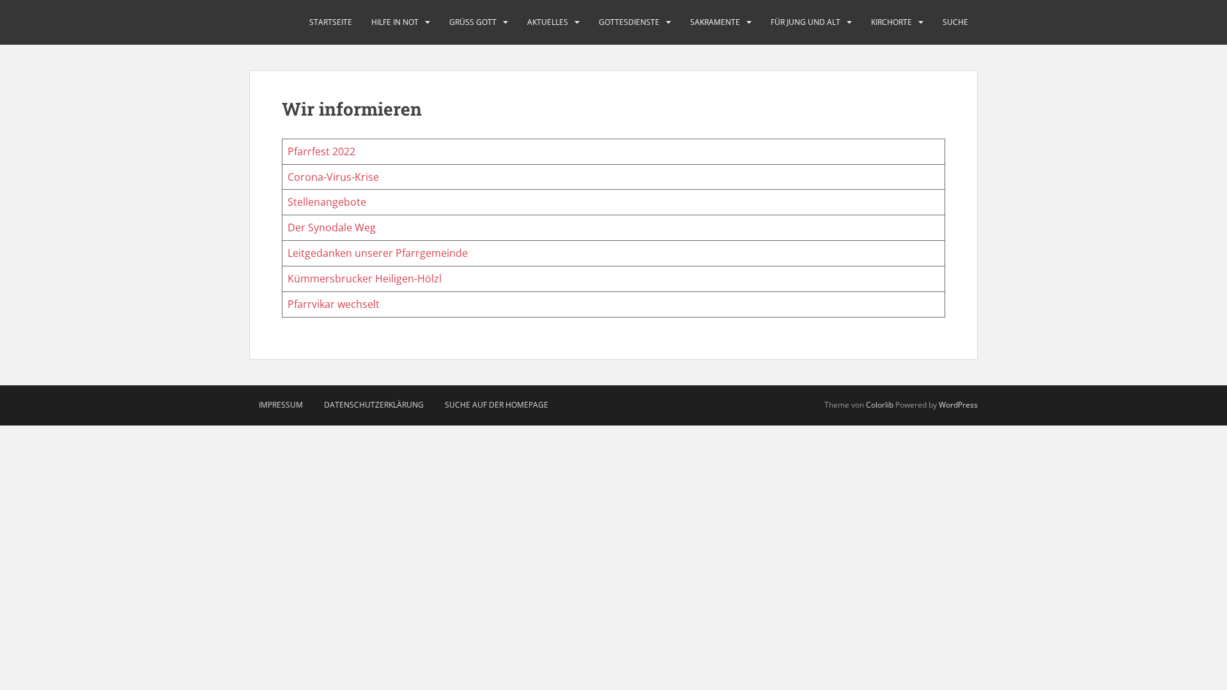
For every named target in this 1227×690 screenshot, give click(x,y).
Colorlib (879, 404)
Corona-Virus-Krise (333, 177)
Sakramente (715, 22)
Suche (955, 22)
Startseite (330, 22)
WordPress (958, 404)
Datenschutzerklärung (374, 404)
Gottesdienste (629, 22)
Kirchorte (891, 22)
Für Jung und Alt (805, 22)
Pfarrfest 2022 (321, 151)
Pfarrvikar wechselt (334, 304)
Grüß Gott (473, 22)
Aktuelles (547, 22)
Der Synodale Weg (332, 227)
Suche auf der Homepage (496, 404)
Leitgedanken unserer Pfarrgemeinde (378, 253)
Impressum (281, 404)
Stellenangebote (327, 202)
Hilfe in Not (395, 22)
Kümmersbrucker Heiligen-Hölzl (365, 279)
